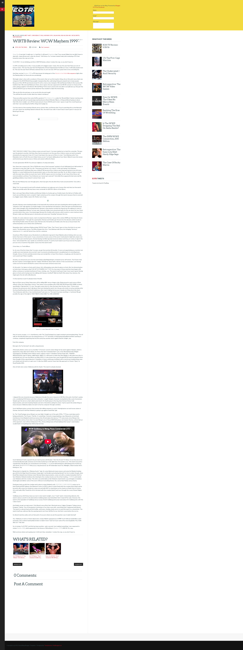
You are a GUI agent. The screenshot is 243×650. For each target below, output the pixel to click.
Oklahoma (56, 35)
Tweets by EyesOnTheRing (100, 183)
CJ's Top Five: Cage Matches (111, 59)
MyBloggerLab (57, 645)
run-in (63, 35)
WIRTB (77, 35)
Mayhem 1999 (48, 35)
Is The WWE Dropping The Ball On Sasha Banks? (111, 125)
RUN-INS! (68, 35)
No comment (45, 47)
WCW (73, 35)
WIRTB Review (17, 37)
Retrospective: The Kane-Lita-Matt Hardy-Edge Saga (111, 151)
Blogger (118, 5)
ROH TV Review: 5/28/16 (110, 46)
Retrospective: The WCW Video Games (111, 86)
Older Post (78, 564)
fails (41, 35)
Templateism (48, 645)
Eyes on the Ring (21, 47)
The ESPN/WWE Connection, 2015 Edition (111, 138)
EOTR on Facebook (98, 7)
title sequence (65, 73)
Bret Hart (27, 35)
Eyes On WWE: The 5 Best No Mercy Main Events (110, 100)
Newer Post (17, 564)
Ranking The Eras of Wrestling (111, 111)
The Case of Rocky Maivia (111, 163)
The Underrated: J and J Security (111, 72)
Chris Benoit (36, 35)
